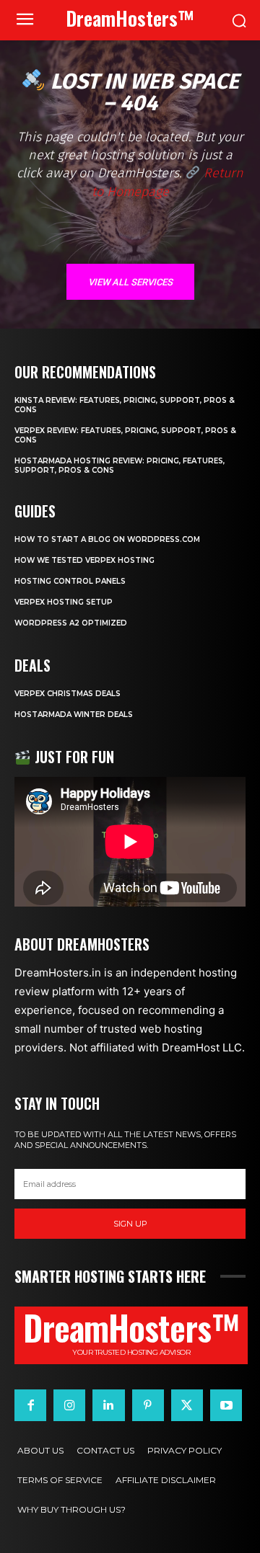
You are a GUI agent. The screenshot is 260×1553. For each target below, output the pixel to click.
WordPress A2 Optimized (70, 623)
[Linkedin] (108, 1405)
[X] (187, 1405)
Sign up (130, 1224)
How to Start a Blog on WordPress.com (107, 539)
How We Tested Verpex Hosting (84, 560)
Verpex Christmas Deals (67, 693)
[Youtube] (226, 1405)
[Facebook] (30, 1405)
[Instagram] (69, 1405)
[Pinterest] (148, 1405)
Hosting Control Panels (70, 581)
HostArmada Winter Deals (73, 714)
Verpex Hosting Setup (63, 602)
